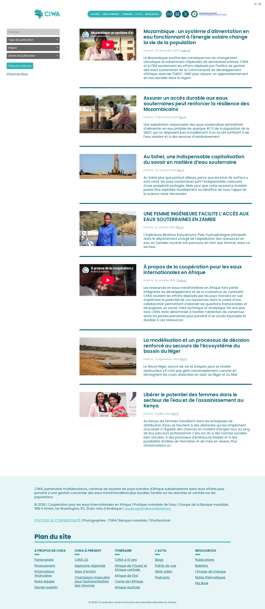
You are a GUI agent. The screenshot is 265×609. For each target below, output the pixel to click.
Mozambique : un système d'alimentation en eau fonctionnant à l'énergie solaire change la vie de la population (196, 37)
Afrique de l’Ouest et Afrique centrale (131, 568)
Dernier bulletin (46, 587)
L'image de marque (210, 571)
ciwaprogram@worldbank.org (147, 508)
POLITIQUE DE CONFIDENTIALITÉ (57, 520)
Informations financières (44, 573)
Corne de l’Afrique (129, 581)
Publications (204, 560)
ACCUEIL (95, 14)
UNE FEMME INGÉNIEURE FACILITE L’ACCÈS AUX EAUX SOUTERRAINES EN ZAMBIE (196, 217)
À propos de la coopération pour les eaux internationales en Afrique (192, 270)
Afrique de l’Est (126, 575)
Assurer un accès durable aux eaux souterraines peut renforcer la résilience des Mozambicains (196, 103)
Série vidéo (163, 571)
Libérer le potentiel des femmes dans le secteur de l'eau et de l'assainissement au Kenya (193, 400)
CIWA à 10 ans (126, 560)
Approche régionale (90, 566)
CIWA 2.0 (81, 560)
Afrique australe (127, 587)
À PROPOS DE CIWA (50, 551)
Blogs (159, 560)
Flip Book (201, 583)
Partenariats (44, 560)
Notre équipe (44, 581)
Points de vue (165, 566)
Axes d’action (85, 571)
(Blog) (182, 117)
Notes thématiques (210, 577)
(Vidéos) (185, 50)
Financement (44, 566)
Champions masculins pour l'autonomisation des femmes (92, 581)
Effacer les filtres (17, 74)
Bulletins (201, 566)
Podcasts (162, 577)
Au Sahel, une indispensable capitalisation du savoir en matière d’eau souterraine (193, 159)
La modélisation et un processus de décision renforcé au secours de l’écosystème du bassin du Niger (196, 346)
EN (255, 4)
